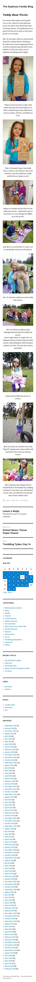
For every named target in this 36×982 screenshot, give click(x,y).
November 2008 (11, 945)
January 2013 (9, 815)
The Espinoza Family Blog (18, 6)
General (8, 616)
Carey (8, 500)
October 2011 (9, 855)
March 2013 (9, 810)
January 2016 (9, 728)
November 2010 (10, 884)
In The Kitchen (10, 618)
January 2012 (9, 847)
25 (18, 585)
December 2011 (10, 850)
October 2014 (9, 760)
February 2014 (10, 781)
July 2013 (8, 800)
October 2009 (10, 919)
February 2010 (10, 908)
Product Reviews (11, 629)
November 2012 (10, 821)
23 (9, 585)
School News (24, 500)
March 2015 (9, 747)
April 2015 (8, 744)
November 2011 (10, 852)
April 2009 (9, 932)
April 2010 (9, 903)
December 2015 (10, 731)
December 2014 (10, 755)
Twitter (8, 689)
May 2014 (8, 773)
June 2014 (8, 771)
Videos (7, 645)
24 (14, 585)
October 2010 (10, 887)
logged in (16, 514)
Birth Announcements (13, 608)
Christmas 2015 (11, 666)
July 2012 (8, 831)
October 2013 (9, 792)
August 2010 (9, 892)
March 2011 (9, 874)
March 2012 (9, 842)
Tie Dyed (8, 671)
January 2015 (9, 752)
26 (22, 585)
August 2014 (9, 765)
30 (9, 589)
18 (18, 581)
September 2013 (11, 794)
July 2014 (8, 768)
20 (27, 581)
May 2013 (8, 805)
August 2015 (9, 734)
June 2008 (8, 958)
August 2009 (9, 924)
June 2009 (8, 926)
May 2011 (8, 868)
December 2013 (10, 786)
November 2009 (11, 916)
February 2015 (10, 749)
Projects (8, 632)
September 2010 (11, 889)
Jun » (10, 592)
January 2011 (9, 879)
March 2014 (9, 778)
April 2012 (8, 839)
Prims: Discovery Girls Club (15, 626)
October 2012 (9, 823)
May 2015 (8, 741)
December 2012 (10, 818)
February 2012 (10, 845)
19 (22, 581)
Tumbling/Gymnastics (13, 640)
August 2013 (9, 797)
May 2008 (8, 961)
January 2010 (9, 911)
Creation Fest (10, 705)
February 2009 (10, 937)
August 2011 (9, 860)
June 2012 (8, 834)
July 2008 (8, 956)
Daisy (7, 610)
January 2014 (9, 784)
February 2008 (10, 969)
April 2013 (8, 808)
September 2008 (11, 950)
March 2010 (9, 905)
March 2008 (9, 966)
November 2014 (10, 757)
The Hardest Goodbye (13, 660)
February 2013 (10, 813)
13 (26, 577)
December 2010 (10, 882)
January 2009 (10, 940)
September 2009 (11, 921)
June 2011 (8, 866)
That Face (8, 663)
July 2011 (8, 863)
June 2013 (8, 802)
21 (31, 581)
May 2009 (8, 929)
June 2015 (8, 739)
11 (18, 577)
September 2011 (10, 858)
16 (9, 581)
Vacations (8, 642)
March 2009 (9, 934)
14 (31, 577)
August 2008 (9, 953)
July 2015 (8, 736)
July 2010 (8, 895)
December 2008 (11, 942)
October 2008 (10, 948)
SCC (6, 710)
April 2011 (8, 871)
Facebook (8, 687)
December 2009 (11, 913)
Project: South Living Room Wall (17, 668)
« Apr (5, 592)
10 (13, 577)
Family (7, 613)
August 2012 (9, 829)
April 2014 (8, 776)
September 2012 (11, 826)
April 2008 (9, 963)
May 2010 (8, 900)
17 (13, 581)
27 (27, 585)
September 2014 (11, 763)
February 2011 (10, 876)
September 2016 (11, 726)
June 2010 (8, 897)
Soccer (7, 637)
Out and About (10, 624)
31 (13, 589)
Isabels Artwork (11, 621)
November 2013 (10, 789)
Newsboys (8, 707)
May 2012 (8, 837)
